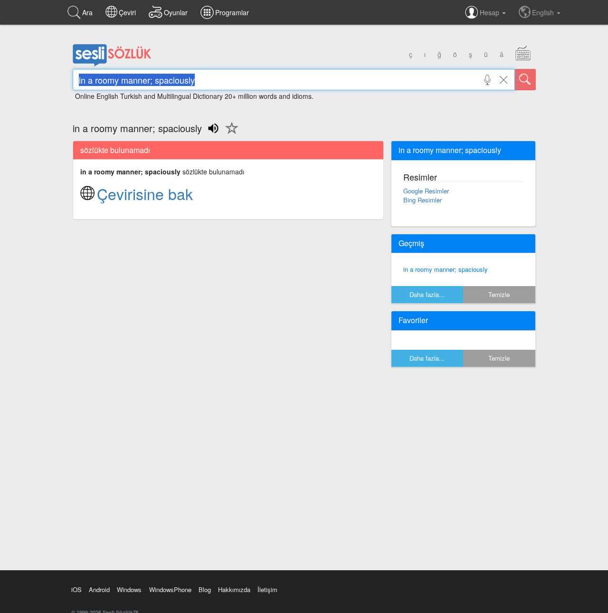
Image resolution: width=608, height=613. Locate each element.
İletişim (267, 589)
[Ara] (525, 79)
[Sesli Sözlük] (112, 64)
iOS (76, 589)
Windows (129, 589)
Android (99, 589)
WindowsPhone (170, 589)
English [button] (544, 12)
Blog (205, 589)
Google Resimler (426, 190)
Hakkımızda (234, 589)
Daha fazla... (427, 294)
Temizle (499, 294)
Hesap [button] (490, 12)
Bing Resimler (422, 199)
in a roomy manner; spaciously (445, 269)
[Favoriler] (229, 133)
